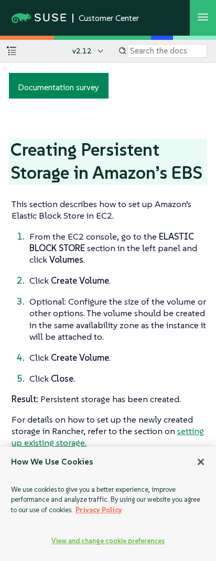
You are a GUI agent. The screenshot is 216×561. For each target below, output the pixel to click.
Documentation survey (58, 87)
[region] (108, 504)
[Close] (200, 461)
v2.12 (82, 51)
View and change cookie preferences (108, 540)
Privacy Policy (98, 509)
